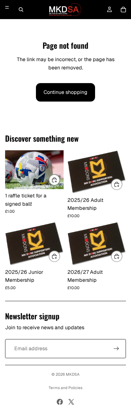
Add (59, 179)
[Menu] (7, 7)
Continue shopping (65, 92)
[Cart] (123, 10)
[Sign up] (116, 348)
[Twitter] (71, 402)
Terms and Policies (65, 387)
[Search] (21, 10)
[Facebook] (60, 402)
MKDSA (72, 374)
